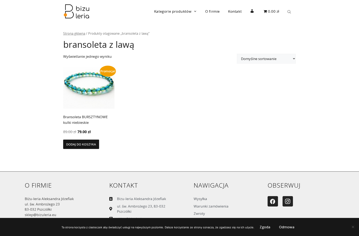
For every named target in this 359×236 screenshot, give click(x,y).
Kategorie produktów (172, 11)
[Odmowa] (353, 228)
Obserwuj (284, 185)
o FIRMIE (38, 185)
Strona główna (74, 33)
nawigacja (211, 185)
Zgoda (265, 227)
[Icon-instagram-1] (288, 201)
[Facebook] (273, 201)
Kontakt (235, 11)
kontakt (123, 185)
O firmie (212, 11)
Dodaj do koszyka (81, 144)
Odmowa (286, 227)
